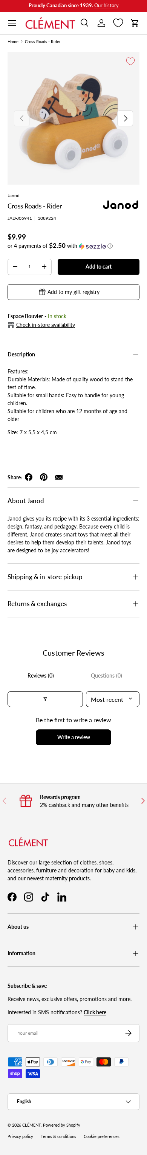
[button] (135, 23)
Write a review (73, 737)
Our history (106, 5)
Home (13, 42)
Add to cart (99, 266)
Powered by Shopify (61, 1125)
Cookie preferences (101, 1136)
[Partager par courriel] (58, 477)
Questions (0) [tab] (106, 675)
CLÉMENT (31, 1125)
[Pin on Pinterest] (43, 477)
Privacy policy (20, 1136)
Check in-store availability (45, 325)
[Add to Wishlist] (130, 61)
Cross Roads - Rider (43, 42)
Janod (14, 195)
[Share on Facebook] (28, 477)
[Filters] (45, 699)
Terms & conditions (58, 1136)
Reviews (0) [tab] (41, 675)
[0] (118, 23)
